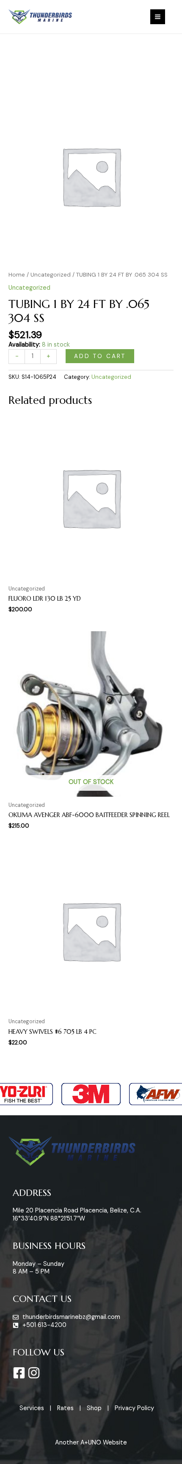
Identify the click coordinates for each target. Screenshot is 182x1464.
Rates (65, 1408)
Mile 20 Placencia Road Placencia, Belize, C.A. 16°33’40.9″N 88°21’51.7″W (77, 1214)
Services (31, 1408)
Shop (94, 1408)
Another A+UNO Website (91, 1443)
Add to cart (100, 356)
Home (16, 274)
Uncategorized (50, 274)
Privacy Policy (134, 1408)
